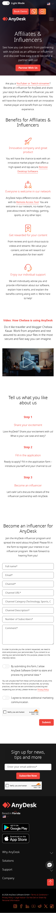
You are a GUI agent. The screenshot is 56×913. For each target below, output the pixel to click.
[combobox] (50, 4)
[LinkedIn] (27, 906)
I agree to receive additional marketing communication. (32, 700)
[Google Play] (28, 828)
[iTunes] (28, 838)
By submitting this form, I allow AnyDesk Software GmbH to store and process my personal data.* (31, 671)
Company (8, 878)
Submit (46, 722)
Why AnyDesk (11, 852)
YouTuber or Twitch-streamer (33, 83)
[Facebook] (21, 906)
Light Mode (17, 3)
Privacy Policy (43, 689)
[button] (49, 865)
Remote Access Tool (27, 202)
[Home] (14, 20)
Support (7, 869)
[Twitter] (46, 906)
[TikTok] (52, 906)
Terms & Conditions (39, 894)
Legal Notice (20, 897)
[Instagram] (15, 906)
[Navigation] (51, 20)
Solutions (8, 861)
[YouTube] (33, 906)
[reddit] (40, 906)
